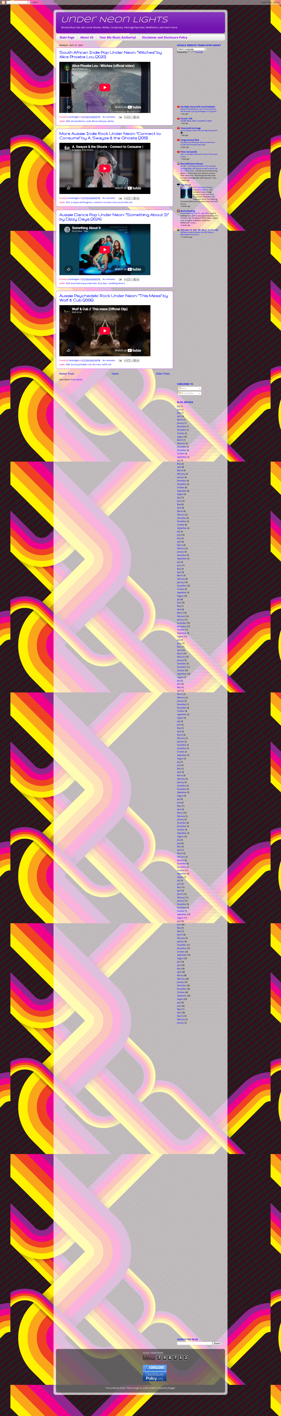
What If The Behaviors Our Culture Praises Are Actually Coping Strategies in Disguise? (199, 110)
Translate (198, 52)
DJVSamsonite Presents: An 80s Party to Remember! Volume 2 (197, 233)
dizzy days (102, 283)
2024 (68, 283)
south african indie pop (96, 121)
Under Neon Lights (114, 20)
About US (87, 37)
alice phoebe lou (78, 121)
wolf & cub (106, 364)
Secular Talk (186, 119)
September (182, 457)
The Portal (186, 185)
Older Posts (163, 373)
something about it (116, 283)
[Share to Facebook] (134, 117)
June (179, 410)
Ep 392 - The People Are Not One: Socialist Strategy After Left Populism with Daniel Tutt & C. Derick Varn (199, 168)
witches (110, 121)
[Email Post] (120, 117)
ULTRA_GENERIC (149, 1388)
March (180, 420)
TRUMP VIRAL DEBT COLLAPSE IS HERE (196, 121)
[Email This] (125, 117)
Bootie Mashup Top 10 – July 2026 (195, 213)
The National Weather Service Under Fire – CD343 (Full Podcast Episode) (198, 143)
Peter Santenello (189, 152)
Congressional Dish (190, 140)
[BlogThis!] (128, 117)
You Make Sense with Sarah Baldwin (198, 107)
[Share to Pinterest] (138, 117)
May (179, 413)
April (179, 416)
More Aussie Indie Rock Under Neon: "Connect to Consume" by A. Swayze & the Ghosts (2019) (110, 135)
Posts (183, 388)
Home (115, 373)
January (180, 423)
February (181, 443)
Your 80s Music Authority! (118, 37)
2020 (68, 121)
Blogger (171, 1388)
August (180, 437)
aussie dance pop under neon (84, 283)
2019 (68, 202)
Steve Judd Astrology (191, 128)
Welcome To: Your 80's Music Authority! (199, 230)
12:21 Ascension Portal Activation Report (202, 188)
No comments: (109, 117)
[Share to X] (131, 117)
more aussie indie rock (122, 202)
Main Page (67, 37)
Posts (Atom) (76, 380)
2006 (68, 364)
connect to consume (102, 202)
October (180, 433)
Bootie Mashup (188, 211)
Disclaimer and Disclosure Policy (164, 37)
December (181, 426)
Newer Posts (66, 373)
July (178, 406)
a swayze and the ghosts (82, 202)
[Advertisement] (197, 79)
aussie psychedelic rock (81, 364)
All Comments (187, 393)
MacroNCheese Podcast (192, 164)
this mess (97, 364)
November (181, 430)
